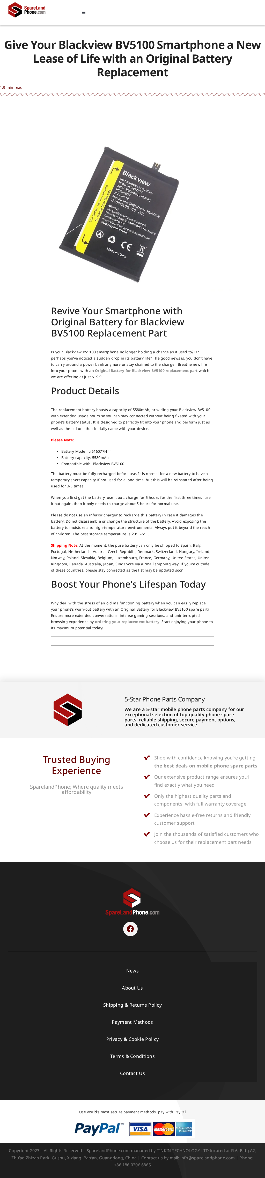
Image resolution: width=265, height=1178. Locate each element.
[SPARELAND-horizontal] (132, 889)
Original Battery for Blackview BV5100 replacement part (146, 370)
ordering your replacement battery (127, 621)
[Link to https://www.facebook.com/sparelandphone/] (130, 929)
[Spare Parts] (28, 3)
